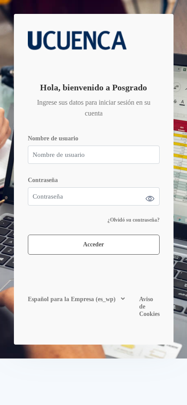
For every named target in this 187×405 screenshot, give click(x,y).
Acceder (93, 244)
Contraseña (43, 180)
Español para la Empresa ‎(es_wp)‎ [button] (72, 299)
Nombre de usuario (53, 138)
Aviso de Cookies (149, 306)
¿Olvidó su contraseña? (133, 220)
